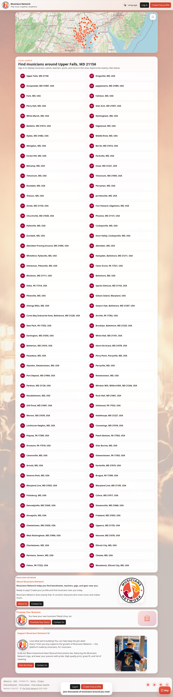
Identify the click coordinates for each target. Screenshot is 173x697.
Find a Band (24, 684)
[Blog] (148, 684)
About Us (22, 603)
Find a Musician (10, 684)
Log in (144, 5)
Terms (33, 681)
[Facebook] (160, 684)
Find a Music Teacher (40, 684)
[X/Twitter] (154, 684)
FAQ (15, 681)
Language (132, 5)
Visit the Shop (25, 665)
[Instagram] (167, 684)
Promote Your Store (39, 622)
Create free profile (160, 5)
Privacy (41, 681)
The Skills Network (30, 688)
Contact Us (36, 603)
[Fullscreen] (153, 17)
